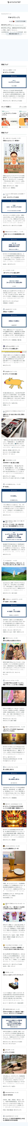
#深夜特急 (14, 340)
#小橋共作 (11, 303)
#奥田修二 (13, 187)
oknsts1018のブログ (9, 1116)
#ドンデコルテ (15, 301)
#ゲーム (5, 757)
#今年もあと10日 (19, 893)
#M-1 (4, 672)
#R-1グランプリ (20, 937)
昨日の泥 (7, 972)
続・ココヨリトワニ (9, 767)
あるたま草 (7, 1049)
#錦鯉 (15, 720)
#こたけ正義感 (12, 452)
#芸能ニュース (6, 405)
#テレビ (13, 966)
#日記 (4, 1110)
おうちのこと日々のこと (10, 846)
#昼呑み (13, 895)
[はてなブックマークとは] (10, 106)
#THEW (22, 935)
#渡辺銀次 (5, 303)
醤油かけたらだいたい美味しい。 (12, 231)
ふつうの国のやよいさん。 (10, 484)
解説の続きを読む (13, 33)
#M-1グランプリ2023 (17, 100)
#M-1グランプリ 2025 (8, 478)
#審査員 (8, 937)
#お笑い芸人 (15, 403)
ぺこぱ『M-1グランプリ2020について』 (9, 114)
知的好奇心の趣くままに (10, 1009)
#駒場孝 (13, 839)
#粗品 (4, 937)
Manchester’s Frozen (9, 1092)
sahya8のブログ (8, 309)
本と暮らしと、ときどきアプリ (11, 599)
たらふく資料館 (8, 70)
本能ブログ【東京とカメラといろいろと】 (13, 903)
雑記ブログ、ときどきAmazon (11, 804)
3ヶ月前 (19, 138)
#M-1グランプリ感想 (19, 478)
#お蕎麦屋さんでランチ (8, 893)
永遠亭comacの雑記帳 (9, 346)
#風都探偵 (14, 797)
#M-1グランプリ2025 (17, 964)
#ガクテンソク (6, 187)
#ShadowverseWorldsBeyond (10, 759)
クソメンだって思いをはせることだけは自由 (14, 193)
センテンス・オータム (9, 680)
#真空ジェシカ (20, 632)
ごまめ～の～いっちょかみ (10, 138)
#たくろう (5, 452)
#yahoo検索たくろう (8, 897)
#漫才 (16, 185)
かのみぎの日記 (8, 460)
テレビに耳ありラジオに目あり (11, 945)
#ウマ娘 (20, 759)
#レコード (5, 1003)
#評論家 (13, 937)
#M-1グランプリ (7, 100)
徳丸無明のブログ (9, 371)
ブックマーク (5, 111)
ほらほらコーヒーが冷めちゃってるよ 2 (13, 411)
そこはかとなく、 (9, 560)
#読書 (4, 185)
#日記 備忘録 (10, 1110)
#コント (5, 939)
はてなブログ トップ (7, 13)
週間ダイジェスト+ (9, 638)
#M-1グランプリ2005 (17, 225)
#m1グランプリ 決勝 (8, 720)
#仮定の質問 (20, 1003)
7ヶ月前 (21, 231)
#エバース (17, 672)
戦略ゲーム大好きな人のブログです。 (13, 726)
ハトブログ (7, 270)
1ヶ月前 (14, 70)
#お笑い (5, 264)
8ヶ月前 (14, 309)
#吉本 (9, 939)
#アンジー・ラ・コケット (9, 454)
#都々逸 (5, 450)
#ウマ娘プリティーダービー (9, 760)
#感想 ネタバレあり (7, 632)
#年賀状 (9, 450)
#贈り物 (19, 340)
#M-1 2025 (14, 593)
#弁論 (18, 452)
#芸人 (9, 966)
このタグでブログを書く (21, 21)
